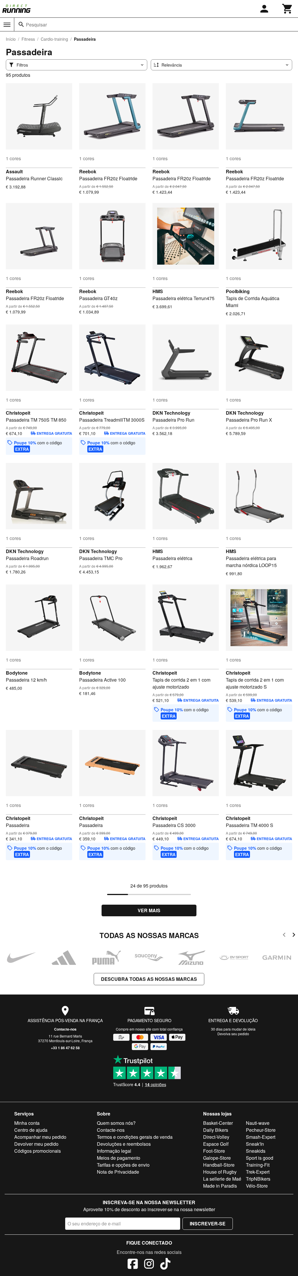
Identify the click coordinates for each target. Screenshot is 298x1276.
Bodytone (17, 672)
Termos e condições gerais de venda (135, 1137)
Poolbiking (238, 291)
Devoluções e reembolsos (124, 1143)
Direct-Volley (216, 1137)
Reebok (87, 171)
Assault (14, 171)
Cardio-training (54, 39)
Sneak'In (255, 1143)
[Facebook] (133, 1264)
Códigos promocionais (37, 1150)
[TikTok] (165, 1264)
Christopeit (18, 412)
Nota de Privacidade (118, 1171)
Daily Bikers (215, 1130)
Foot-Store (214, 1150)
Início (11, 39)
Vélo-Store (257, 1185)
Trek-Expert (257, 1171)
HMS (157, 291)
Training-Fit (257, 1164)
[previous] (284, 936)
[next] (294, 936)
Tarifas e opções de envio (123, 1164)
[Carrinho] (287, 9)
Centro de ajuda (30, 1130)
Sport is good (259, 1157)
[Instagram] (149, 1264)
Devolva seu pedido (233, 1033)
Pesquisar (36, 24)
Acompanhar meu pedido (40, 1137)
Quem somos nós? (116, 1123)
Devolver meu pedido (36, 1143)
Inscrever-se (208, 1223)
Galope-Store (217, 1157)
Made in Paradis (220, 1185)
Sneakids (255, 1150)
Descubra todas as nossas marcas (149, 979)
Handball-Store (219, 1164)
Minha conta (27, 1123)
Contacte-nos (65, 1029)
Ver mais (149, 910)
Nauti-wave (257, 1123)
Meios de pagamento (118, 1157)
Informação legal (114, 1150)
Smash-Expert (260, 1137)
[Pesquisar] (21, 24)
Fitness (28, 39)
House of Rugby (220, 1171)
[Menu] (7, 25)
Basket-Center (218, 1123)
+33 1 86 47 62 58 (65, 1047)
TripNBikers (258, 1178)
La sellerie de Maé (222, 1178)
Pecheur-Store (261, 1130)
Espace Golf (215, 1143)
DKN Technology (171, 412)
